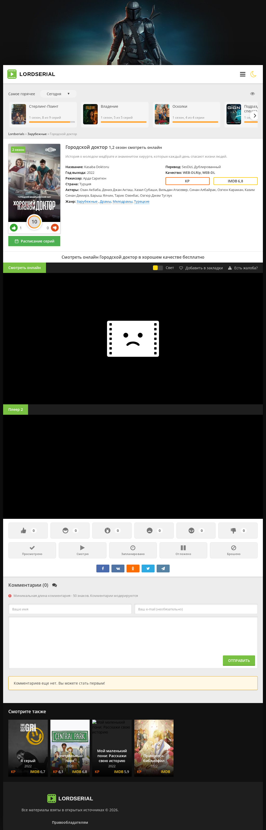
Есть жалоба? (246, 267)
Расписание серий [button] (37, 241)
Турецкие (141, 201)
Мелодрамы (122, 201)
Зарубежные (38, 134)
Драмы (105, 201)
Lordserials (16, 134)
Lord (37, 74)
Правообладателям (70, 822)
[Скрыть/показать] (252, 93)
